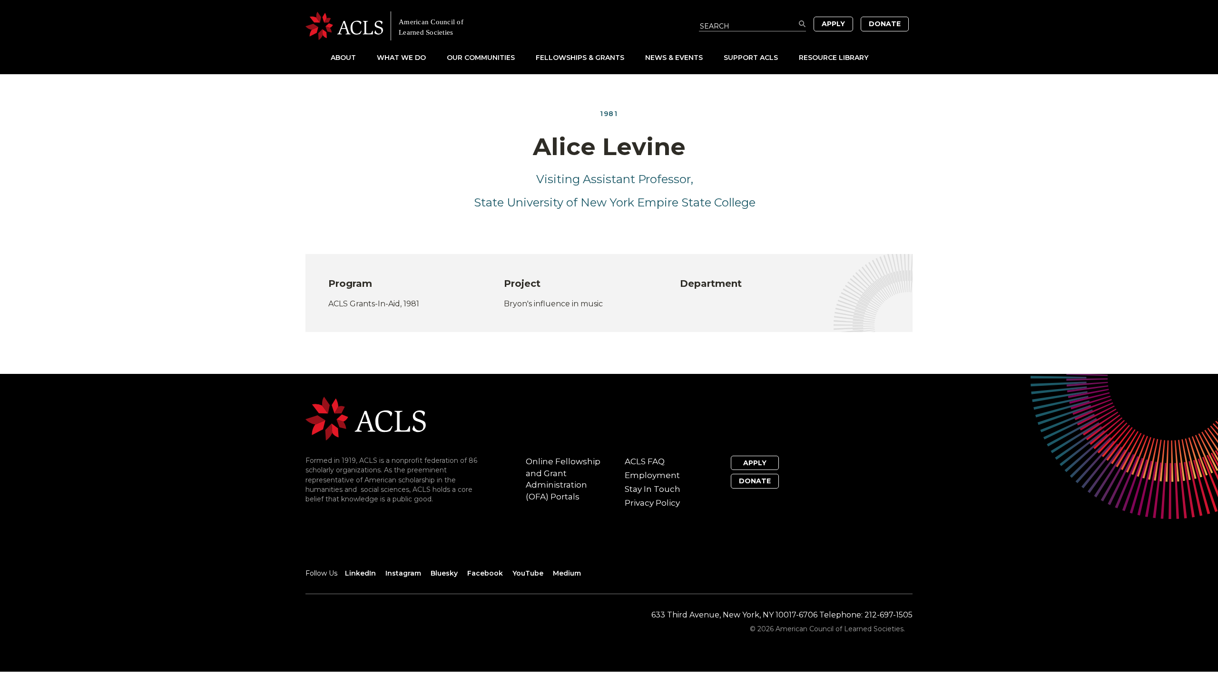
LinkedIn (360, 573)
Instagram (403, 573)
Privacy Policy (652, 503)
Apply (833, 24)
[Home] (457, 25)
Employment (652, 475)
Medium (567, 573)
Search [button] (802, 24)
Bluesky (444, 573)
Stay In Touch (652, 489)
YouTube (527, 573)
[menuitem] (353, 57)
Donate (885, 24)
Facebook (485, 573)
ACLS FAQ (645, 461)
